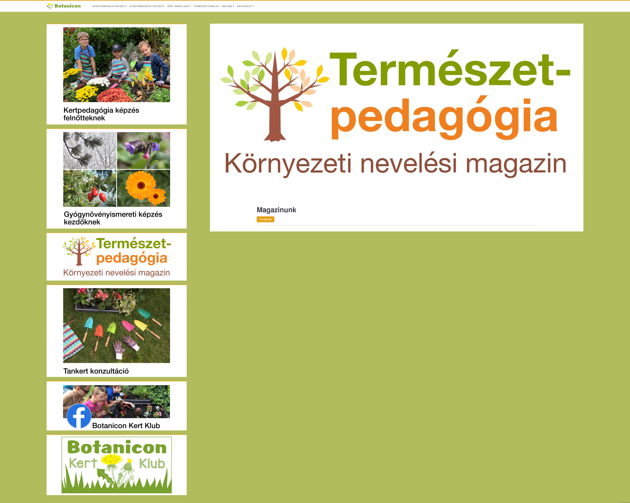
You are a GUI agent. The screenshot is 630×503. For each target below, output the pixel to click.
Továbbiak (266, 219)
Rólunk (227, 6)
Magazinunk (396, 113)
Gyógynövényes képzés (145, 6)
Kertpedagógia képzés (109, 6)
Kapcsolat (244, 6)
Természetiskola (205, 6)
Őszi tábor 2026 (178, 6)
